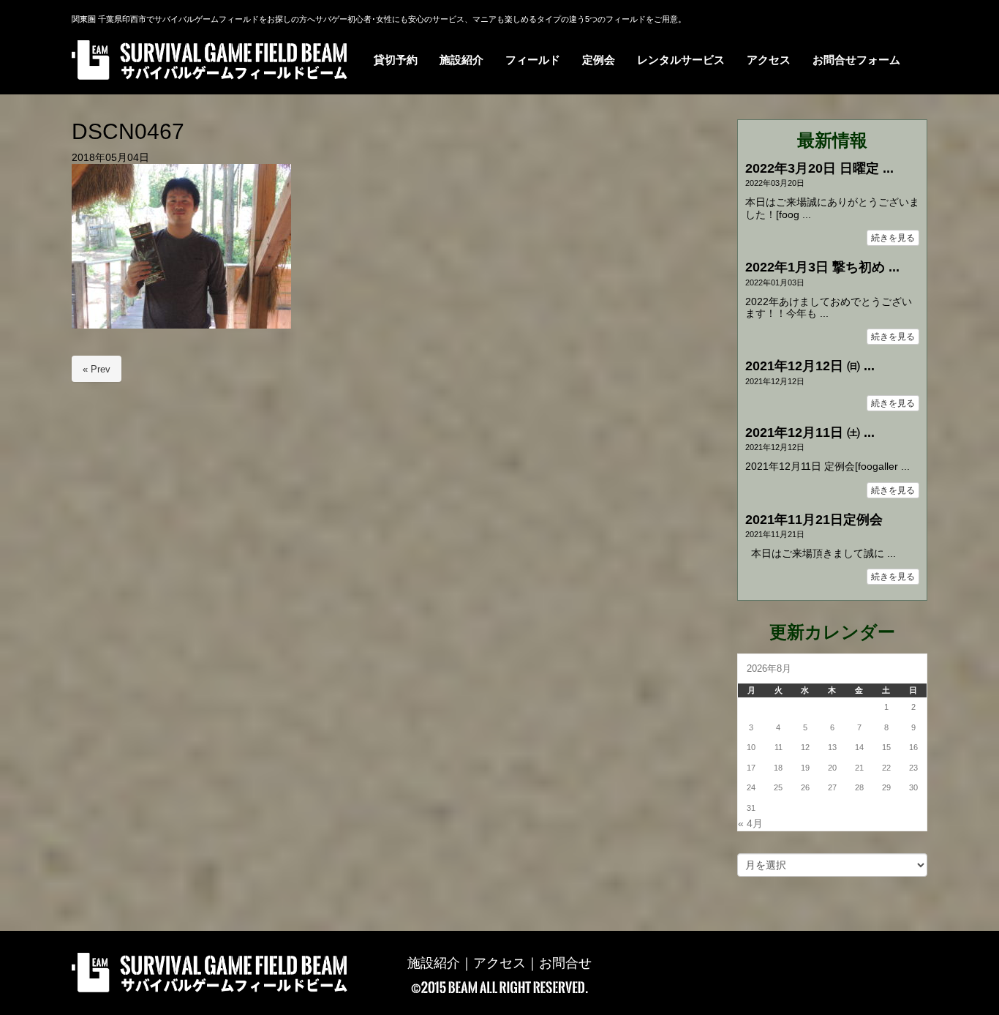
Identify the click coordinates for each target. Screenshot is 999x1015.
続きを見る (893, 238)
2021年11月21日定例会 (814, 519)
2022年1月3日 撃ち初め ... (822, 267)
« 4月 (750, 823)
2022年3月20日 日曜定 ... (819, 168)
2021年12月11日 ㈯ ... (810, 432)
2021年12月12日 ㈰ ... (810, 366)
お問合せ (565, 963)
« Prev (96, 369)
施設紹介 (433, 963)
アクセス (499, 963)
